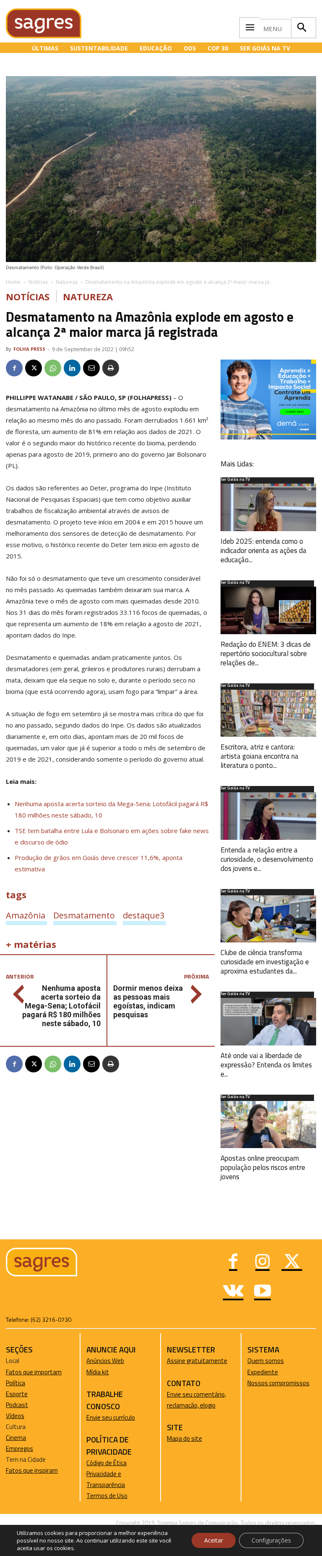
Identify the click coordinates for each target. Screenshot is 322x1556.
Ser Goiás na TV (235, 479)
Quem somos (265, 1360)
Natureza (67, 282)
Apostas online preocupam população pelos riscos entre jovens (263, 1167)
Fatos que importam (34, 1372)
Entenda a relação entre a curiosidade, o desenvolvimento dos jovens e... (267, 859)
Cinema (16, 1437)
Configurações (271, 1540)
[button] (301, 28)
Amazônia (25, 915)
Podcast (17, 1405)
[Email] (91, 368)
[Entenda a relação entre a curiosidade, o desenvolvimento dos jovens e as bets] (268, 816)
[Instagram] (262, 1262)
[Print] (110, 368)
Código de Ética (106, 1463)
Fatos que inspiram (32, 1470)
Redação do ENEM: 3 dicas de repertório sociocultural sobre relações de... (266, 653)
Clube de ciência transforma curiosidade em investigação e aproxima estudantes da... (265, 961)
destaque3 (143, 915)
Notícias (38, 282)
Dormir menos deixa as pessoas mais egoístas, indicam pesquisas (148, 1001)
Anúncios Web (105, 1360)
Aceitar (213, 1540)
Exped (255, 1372)
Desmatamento (84, 915)
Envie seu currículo (110, 1417)
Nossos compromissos (278, 1383)
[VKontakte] (233, 1292)
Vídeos (15, 1416)
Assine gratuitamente (197, 1360)
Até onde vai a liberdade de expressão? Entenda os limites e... (266, 1065)
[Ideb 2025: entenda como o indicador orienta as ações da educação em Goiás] (268, 507)
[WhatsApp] (52, 368)
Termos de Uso (106, 1495)
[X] (33, 368)
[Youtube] (262, 1292)
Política (15, 1383)
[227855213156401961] (268, 437)
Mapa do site (184, 1438)
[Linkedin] (72, 368)
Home (13, 282)
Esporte (17, 1394)
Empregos (19, 1448)
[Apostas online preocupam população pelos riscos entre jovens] (268, 1124)
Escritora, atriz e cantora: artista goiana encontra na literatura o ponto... (260, 756)
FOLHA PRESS (29, 349)
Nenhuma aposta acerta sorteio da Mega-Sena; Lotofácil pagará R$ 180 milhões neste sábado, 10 (61, 1006)
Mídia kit (97, 1372)
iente (271, 1372)
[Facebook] (14, 368)
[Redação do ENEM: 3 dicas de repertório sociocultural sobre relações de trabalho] (268, 610)
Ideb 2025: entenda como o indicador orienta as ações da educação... (263, 550)
